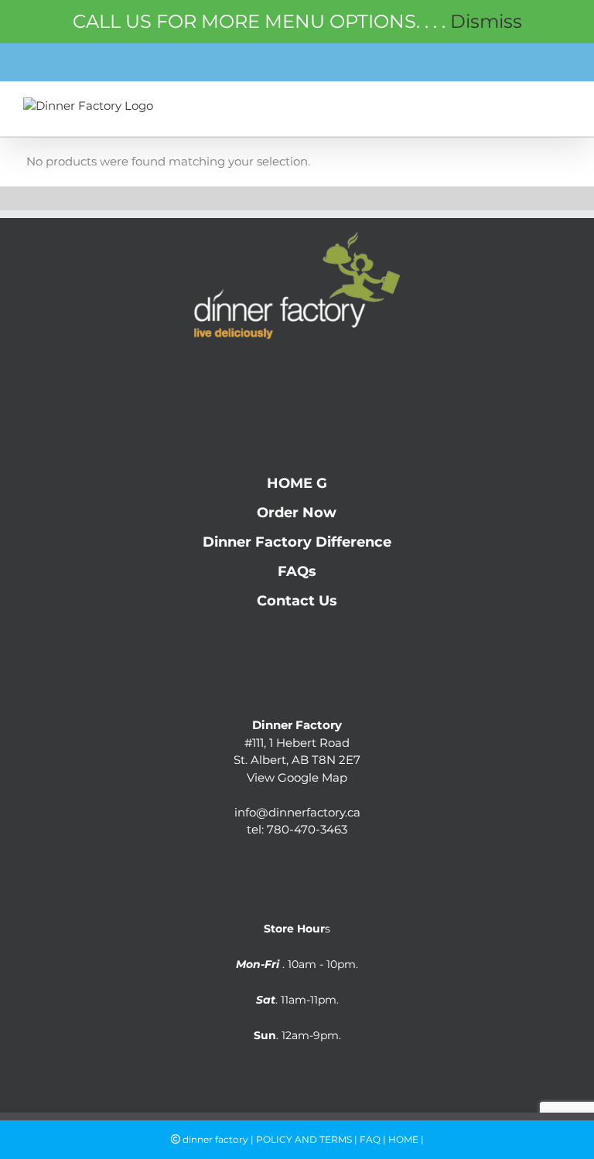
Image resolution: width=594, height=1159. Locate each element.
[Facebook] (266, 372)
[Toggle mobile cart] (529, 109)
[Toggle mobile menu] (562, 109)
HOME (403, 1139)
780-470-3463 (307, 829)
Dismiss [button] (486, 21)
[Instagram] (297, 372)
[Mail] (328, 372)
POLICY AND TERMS (304, 1139)
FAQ (370, 1139)
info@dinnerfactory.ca (297, 812)
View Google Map (297, 777)
